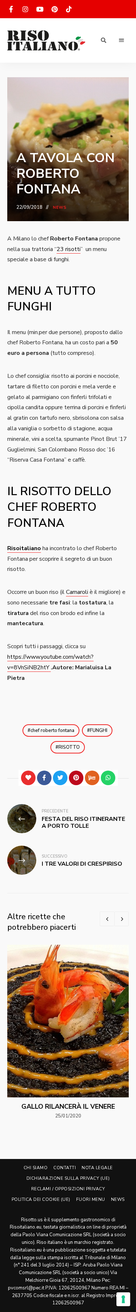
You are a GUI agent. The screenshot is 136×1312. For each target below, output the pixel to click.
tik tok (69, 9)
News (60, 207)
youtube (40, 9)
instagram (25, 9)
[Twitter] (60, 778)
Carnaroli (77, 592)
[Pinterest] (76, 778)
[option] (68, 1032)
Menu (121, 40)
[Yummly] (92, 778)
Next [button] (121, 919)
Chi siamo (36, 1168)
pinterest (54, 9)
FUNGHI (98, 730)
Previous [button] (107, 919)
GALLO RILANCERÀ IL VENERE (68, 1106)
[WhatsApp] (108, 778)
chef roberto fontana (52, 730)
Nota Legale (97, 1168)
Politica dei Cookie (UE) (41, 1199)
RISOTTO (69, 747)
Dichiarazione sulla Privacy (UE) (68, 1178)
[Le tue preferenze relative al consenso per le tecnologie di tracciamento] (123, 1299)
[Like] (28, 778)
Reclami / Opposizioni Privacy (68, 1189)
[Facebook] (44, 778)
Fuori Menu (90, 1199)
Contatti (64, 1168)
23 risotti (69, 249)
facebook (11, 9)
